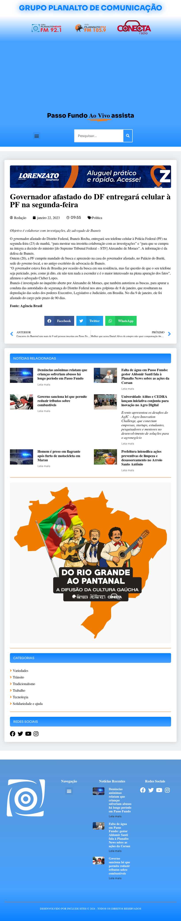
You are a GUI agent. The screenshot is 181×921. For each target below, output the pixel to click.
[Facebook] (143, 790)
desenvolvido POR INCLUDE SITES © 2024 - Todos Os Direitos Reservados (90, 908)
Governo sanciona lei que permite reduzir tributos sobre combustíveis (62, 400)
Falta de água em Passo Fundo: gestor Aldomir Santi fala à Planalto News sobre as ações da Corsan (145, 376)
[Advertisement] (90, 75)
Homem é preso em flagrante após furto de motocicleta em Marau (59, 455)
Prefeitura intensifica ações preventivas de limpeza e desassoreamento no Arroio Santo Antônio (141, 458)
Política (97, 217)
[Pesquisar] (127, 136)
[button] (36, 135)
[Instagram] (167, 790)
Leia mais (44, 384)
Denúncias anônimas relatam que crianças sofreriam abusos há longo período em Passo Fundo (62, 374)
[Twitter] (151, 790)
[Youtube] (159, 790)
